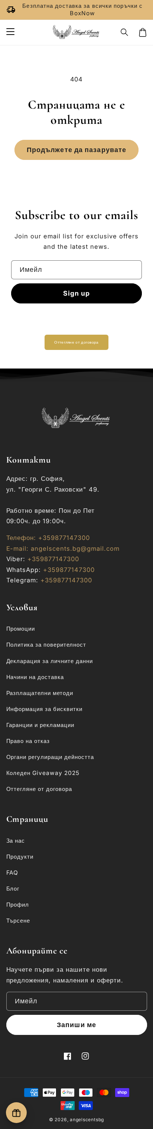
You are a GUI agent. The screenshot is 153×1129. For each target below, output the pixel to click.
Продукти (20, 856)
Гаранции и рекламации (40, 724)
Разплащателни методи (40, 693)
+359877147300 (53, 559)
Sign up (76, 293)
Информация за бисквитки (44, 709)
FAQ (12, 872)
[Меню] (10, 32)
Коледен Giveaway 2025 (43, 772)
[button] (125, 32)
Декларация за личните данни (49, 661)
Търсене (18, 920)
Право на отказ (28, 740)
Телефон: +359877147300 (48, 537)
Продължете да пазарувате (76, 150)
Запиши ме (76, 1025)
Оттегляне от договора (76, 342)
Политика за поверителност (46, 644)
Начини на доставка (35, 677)
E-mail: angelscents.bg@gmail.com (63, 548)
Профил (17, 904)
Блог (13, 888)
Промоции (20, 628)
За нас (15, 840)
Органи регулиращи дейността (50, 756)
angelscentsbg (87, 1119)
